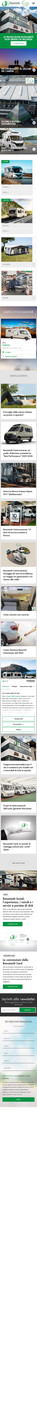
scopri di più (13, 924)
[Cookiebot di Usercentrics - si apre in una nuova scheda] (26, 681)
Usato (5, 192)
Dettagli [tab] (14, 686)
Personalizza (17, 724)
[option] (18, 339)
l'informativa (10, 1076)
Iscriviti (27, 1010)
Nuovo (5, 187)
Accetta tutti (19, 719)
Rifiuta (18, 729)
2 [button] (18, 365)
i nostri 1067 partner (13, 696)
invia (18, 1099)
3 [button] (20, 365)
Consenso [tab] (5, 686)
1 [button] (16, 365)
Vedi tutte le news (18, 863)
